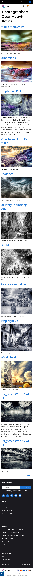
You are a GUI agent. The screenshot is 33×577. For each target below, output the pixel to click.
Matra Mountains (12, 27)
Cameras (4, 517)
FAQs (3, 547)
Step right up (9, 321)
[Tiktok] (3, 495)
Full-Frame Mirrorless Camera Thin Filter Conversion (15, 519)
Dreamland (8, 58)
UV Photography (6, 541)
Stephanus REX (11, 91)
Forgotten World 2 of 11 (15, 443)
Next (29, 475)
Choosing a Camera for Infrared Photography (13, 535)
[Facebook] (15, 495)
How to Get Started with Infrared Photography (13, 529)
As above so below (13, 284)
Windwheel (8, 357)
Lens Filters (5, 505)
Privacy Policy (5, 564)
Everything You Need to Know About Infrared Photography (16, 544)
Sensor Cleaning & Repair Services (10, 514)
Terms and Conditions (25, 564)
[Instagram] (7, 495)
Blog (3, 556)
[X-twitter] (11, 495)
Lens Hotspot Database (7, 538)
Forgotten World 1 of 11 (15, 396)
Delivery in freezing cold (14, 206)
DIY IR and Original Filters (8, 511)
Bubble (5, 245)
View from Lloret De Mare (14, 141)
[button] (30, 6)
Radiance (7, 174)
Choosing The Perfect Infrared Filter (10, 532)
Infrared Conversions (7, 508)
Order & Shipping (6, 559)
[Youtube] (20, 495)
